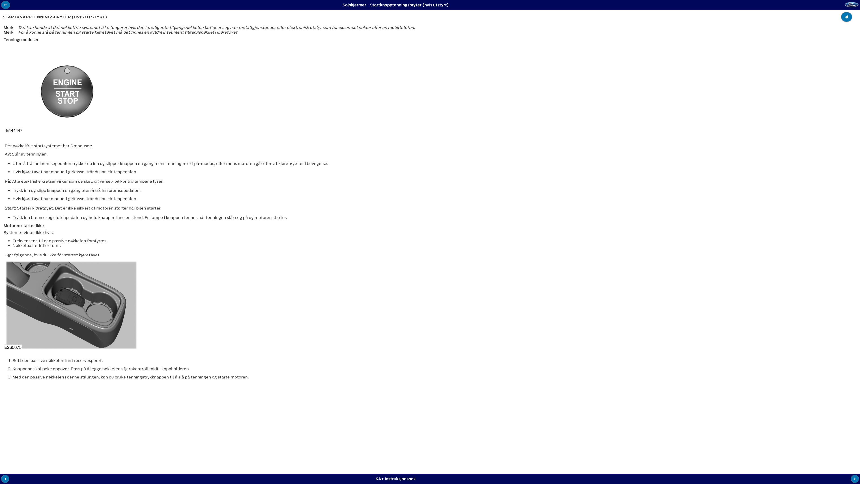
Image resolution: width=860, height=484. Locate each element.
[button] (5, 5)
